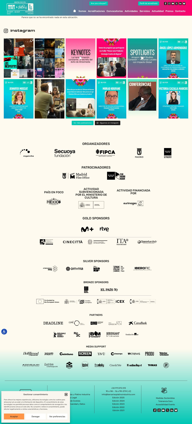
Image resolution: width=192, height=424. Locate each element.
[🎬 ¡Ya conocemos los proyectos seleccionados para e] (111, 58)
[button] (66, 394)
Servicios (145, 11)
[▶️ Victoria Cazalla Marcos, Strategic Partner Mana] (173, 99)
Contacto (180, 11)
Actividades (131, 11)
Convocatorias (115, 11)
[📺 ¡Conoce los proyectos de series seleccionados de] (49, 58)
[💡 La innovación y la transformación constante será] (80, 58)
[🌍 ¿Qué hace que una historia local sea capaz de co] (142, 58)
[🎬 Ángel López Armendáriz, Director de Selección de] (173, 58)
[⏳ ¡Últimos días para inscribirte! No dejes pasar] (80, 99)
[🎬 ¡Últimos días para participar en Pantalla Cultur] (49, 99)
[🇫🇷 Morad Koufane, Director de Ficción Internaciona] (111, 99)
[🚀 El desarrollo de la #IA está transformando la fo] (142, 99)
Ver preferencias (57, 416)
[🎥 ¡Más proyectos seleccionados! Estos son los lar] (18, 58)
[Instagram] (169, 3)
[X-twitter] (176, 3)
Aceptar (14, 416)
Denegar (36, 416)
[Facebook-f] (165, 3)
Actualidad (158, 11)
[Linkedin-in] (180, 3)
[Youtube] (172, 3)
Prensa (169, 11)
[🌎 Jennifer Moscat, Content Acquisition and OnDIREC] (18, 99)
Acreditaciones (96, 11)
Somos (82, 11)
